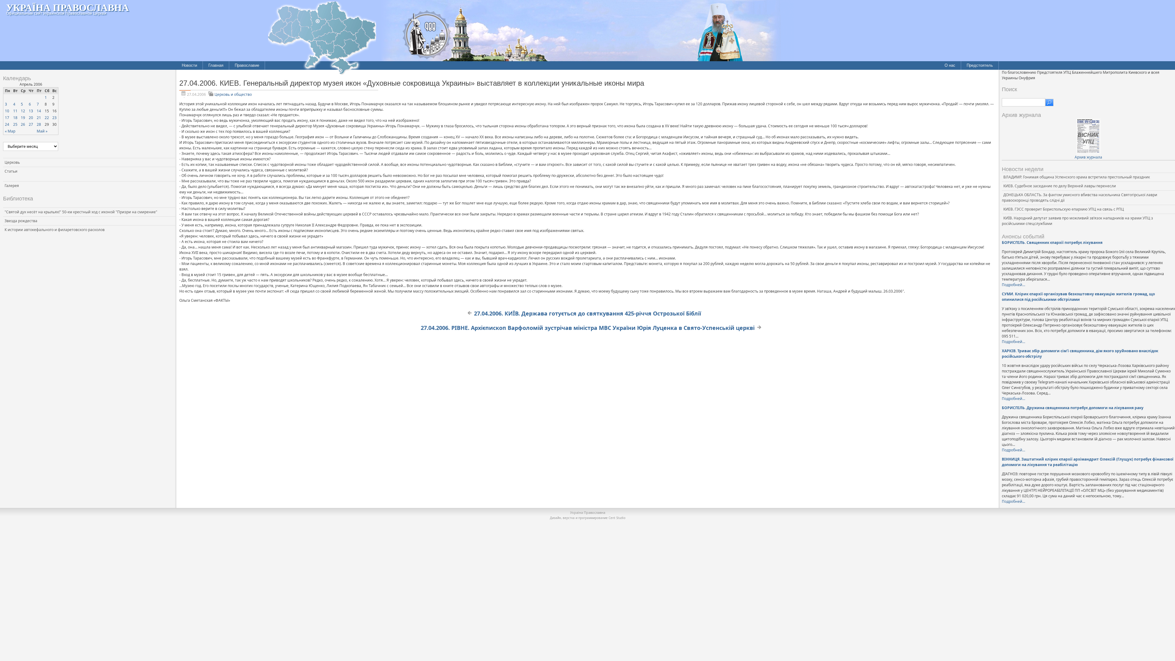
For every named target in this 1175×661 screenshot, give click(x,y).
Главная (215, 65)
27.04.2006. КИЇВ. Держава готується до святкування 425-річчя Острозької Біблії (587, 313)
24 (7, 124)
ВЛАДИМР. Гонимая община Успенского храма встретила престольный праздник (1076, 177)
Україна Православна (67, 7)
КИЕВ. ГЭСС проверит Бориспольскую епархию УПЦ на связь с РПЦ (1063, 209)
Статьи (11, 171)
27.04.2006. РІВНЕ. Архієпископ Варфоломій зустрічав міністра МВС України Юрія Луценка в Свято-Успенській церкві (588, 327)
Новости (189, 65)
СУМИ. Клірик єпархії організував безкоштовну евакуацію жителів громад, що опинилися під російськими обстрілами (1078, 296)
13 (31, 111)
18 (15, 117)
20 (31, 117)
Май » (42, 131)
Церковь (12, 162)
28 (39, 124)
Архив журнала (1088, 157)
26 (23, 124)
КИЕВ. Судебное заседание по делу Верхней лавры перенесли (1059, 186)
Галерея (12, 185)
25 (15, 124)
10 (7, 111)
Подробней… (1013, 284)
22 (47, 117)
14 (39, 111)
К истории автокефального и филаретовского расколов (55, 229)
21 (39, 117)
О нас (950, 65)
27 (31, 124)
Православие (247, 65)
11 (15, 111)
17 (7, 117)
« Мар (10, 131)
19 (23, 117)
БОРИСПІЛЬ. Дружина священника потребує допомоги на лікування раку (1072, 407)
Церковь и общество (233, 94)
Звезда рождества (21, 220)
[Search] (1049, 102)
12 (23, 111)
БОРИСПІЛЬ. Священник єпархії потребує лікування (1052, 242)
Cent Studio (617, 518)
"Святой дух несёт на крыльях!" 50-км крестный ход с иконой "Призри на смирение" (81, 212)
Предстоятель (980, 65)
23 (54, 117)
